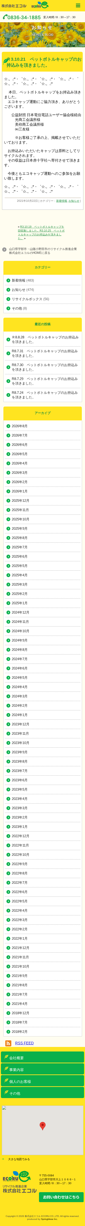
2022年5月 (20, 901)
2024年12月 (20, 612)
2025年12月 (20, 500)
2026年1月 (20, 491)
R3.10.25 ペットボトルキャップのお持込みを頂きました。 (41, 234)
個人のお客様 (20, 1082)
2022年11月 (20, 845)
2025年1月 (20, 603)
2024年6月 (20, 668)
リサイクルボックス (27, 299)
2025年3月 (20, 584)
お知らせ (73, 200)
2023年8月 (20, 761)
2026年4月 (20, 463)
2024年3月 (20, 696)
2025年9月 (20, 528)
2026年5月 (20, 454)
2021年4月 (20, 1004)
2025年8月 (20, 538)
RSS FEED (24, 1043)
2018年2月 (20, 1032)
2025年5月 (20, 566)
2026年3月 (20, 472)
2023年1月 (20, 827)
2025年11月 (20, 510)
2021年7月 (20, 994)
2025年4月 (20, 575)
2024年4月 (20, 687)
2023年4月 (20, 799)
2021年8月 (20, 985)
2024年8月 (20, 650)
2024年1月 (20, 715)
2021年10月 (20, 966)
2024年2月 (20, 705)
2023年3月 (20, 808)
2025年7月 (20, 547)
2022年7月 (20, 882)
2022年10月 (20, 854)
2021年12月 (20, 948)
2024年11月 (20, 622)
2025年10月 (20, 519)
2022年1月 (20, 938)
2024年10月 (20, 631)
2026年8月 (20, 426)
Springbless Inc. (49, 1219)
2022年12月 (20, 836)
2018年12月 (20, 1013)
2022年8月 (20, 873)
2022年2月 (20, 929)
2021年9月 (20, 976)
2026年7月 (20, 435)
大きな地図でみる (19, 1159)
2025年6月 (20, 556)
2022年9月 (20, 864)
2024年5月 (20, 677)
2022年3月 (20, 920)
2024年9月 (20, 640)
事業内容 (16, 1070)
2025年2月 (20, 594)
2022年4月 (20, 910)
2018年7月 (20, 1022)
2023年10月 (20, 743)
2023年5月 (20, 789)
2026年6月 (20, 445)
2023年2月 (20, 817)
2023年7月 (20, 771)
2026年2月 (20, 482)
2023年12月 (20, 724)
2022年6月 (20, 892)
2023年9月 (20, 752)
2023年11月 (20, 733)
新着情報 (61, 200)
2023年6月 (20, 780)
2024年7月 (20, 659)
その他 (17, 308)
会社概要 (16, 1058)
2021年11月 (20, 957)
